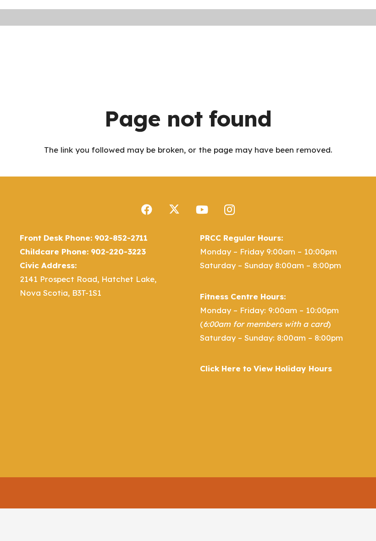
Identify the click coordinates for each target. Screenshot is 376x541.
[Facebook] (146, 209)
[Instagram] (229, 209)
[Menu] (228, 48)
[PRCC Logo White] (170, 49)
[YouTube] (202, 209)
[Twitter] (174, 209)
